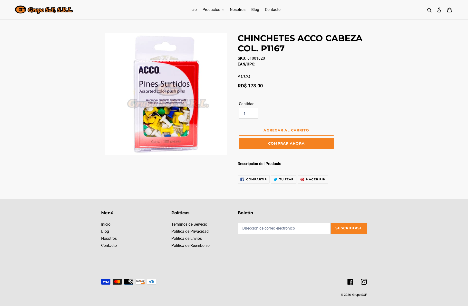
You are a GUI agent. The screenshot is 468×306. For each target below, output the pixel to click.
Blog (105, 231)
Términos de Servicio (189, 224)
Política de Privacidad (190, 231)
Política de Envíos (186, 238)
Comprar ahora (286, 143)
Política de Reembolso (190, 245)
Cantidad (246, 104)
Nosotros (109, 238)
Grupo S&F (359, 295)
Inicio (105, 224)
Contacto (109, 245)
